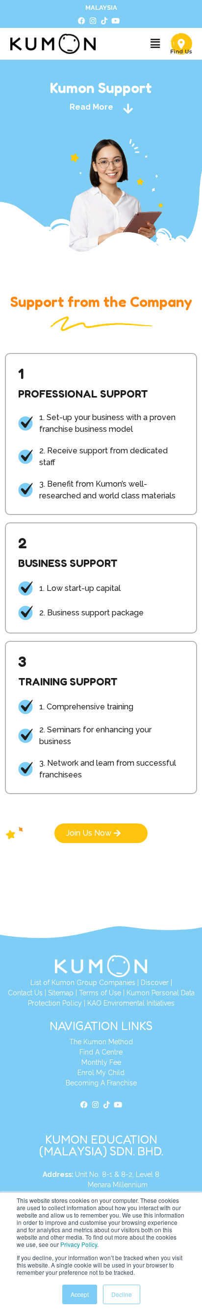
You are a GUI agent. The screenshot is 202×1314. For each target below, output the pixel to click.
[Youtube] (115, 21)
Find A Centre (101, 1052)
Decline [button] (121, 1294)
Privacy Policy (78, 1244)
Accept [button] (80, 1294)
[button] (155, 44)
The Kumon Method (101, 1042)
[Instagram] (93, 21)
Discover (155, 982)
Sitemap (61, 993)
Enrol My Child (101, 1073)
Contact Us (25, 993)
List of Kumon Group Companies (82, 982)
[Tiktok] (104, 21)
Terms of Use (100, 993)
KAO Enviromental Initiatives (131, 1003)
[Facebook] (81, 21)
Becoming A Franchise (101, 1083)
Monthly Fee (101, 1062)
